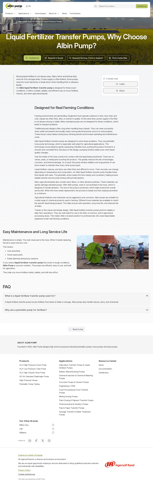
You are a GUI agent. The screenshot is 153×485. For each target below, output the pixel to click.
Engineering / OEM (67, 386)
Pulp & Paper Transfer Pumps (71, 408)
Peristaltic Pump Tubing (29, 384)
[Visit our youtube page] (49, 440)
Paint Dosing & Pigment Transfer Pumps (76, 400)
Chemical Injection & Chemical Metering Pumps (76, 377)
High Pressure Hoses (28, 380)
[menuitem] (10, 13)
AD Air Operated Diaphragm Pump (34, 376)
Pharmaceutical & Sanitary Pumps (73, 404)
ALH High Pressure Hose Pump (32, 365)
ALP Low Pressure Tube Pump (32, 369)
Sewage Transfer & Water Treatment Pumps (75, 413)
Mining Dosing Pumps (68, 396)
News (101, 365)
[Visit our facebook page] (36, 440)
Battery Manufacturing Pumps (72, 371)
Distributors (104, 372)
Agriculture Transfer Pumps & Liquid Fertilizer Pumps (74, 366)
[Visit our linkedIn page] (29, 440)
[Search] (95, 6)
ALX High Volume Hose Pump (32, 372)
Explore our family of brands (30, 455)
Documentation (105, 369)
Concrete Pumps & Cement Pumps (74, 382)
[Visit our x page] (42, 440)
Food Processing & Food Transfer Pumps (73, 391)
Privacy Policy (24, 470)
